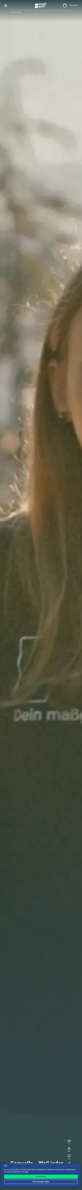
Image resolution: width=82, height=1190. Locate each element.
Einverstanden (41, 1177)
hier (26, 1172)
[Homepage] (41, 5)
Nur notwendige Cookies (41, 1182)
